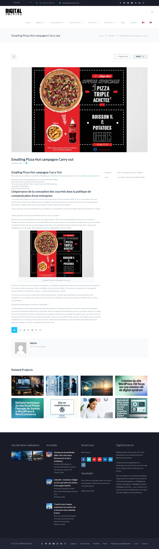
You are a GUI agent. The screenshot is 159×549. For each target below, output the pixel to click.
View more (27, 386)
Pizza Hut (54, 176)
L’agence (39, 22)
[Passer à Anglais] (151, 23)
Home (27, 22)
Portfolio (92, 22)
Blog (123, 22)
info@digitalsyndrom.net (70, 3)
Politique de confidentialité (120, 544)
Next (138, 57)
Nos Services (75, 22)
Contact (133, 22)
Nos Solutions (56, 22)
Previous (123, 57)
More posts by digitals (38, 346)
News (105, 544)
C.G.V (136, 544)
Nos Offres (108, 22)
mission (85, 176)
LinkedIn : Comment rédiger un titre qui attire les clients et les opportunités (66, 483)
